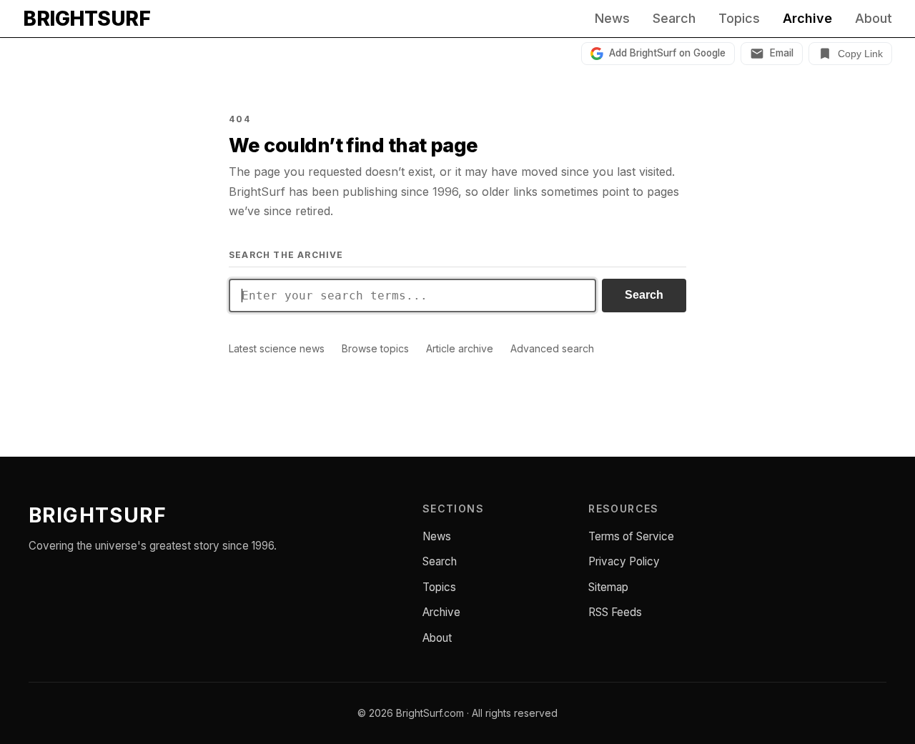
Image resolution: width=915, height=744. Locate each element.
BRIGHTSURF (86, 19)
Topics (739, 18)
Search (674, 18)
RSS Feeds (615, 612)
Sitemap (608, 587)
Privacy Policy (624, 561)
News (612, 18)
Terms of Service (631, 536)
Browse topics (375, 348)
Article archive (459, 348)
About (873, 18)
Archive (807, 18)
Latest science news (277, 348)
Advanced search (552, 348)
